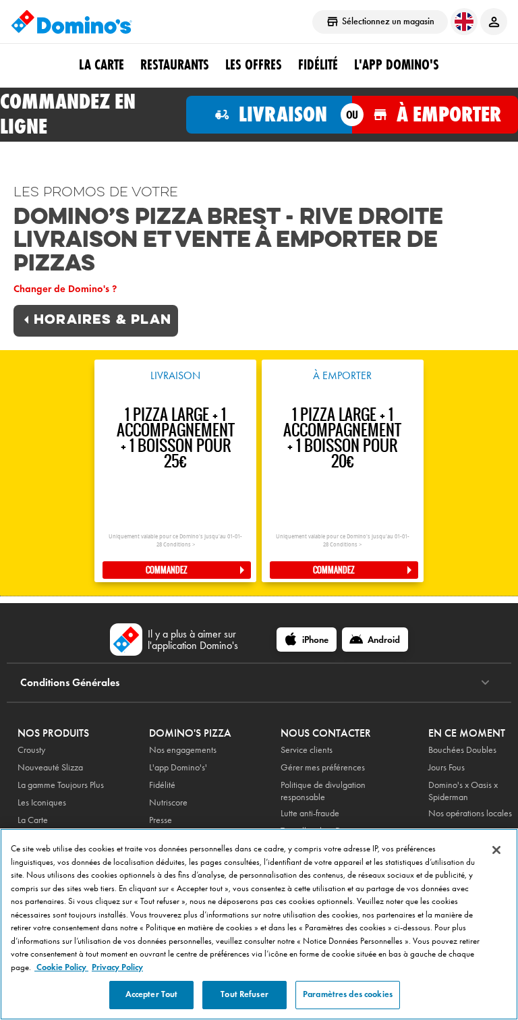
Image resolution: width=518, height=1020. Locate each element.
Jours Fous (446, 767)
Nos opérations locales (470, 813)
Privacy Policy (117, 967)
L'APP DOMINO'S (396, 65)
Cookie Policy (61, 967)
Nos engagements (183, 750)
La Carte (101, 65)
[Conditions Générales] (485, 682)
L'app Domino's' (178, 767)
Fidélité (162, 785)
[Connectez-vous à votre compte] (493, 21)
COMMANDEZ (167, 570)
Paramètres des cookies (348, 994)
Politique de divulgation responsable (323, 791)
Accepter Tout (151, 994)
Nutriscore (168, 802)
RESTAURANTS (174, 65)
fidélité (318, 65)
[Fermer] (496, 850)
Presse (160, 820)
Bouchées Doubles (462, 750)
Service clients (307, 750)
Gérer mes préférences (323, 767)
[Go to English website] (464, 21)
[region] (259, 924)
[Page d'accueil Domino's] (71, 21)
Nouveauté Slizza (50, 767)
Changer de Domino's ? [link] (65, 289)
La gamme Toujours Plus (61, 785)
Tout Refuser (244, 994)
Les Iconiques (42, 802)
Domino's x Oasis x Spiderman (463, 791)
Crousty (31, 750)
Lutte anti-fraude (310, 813)
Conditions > (179, 545)
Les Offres (253, 65)
